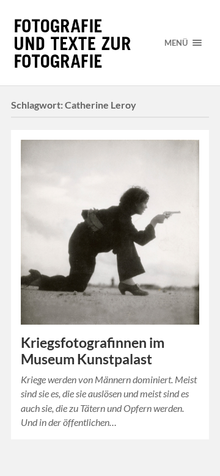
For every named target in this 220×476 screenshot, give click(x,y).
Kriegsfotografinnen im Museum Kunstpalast (92, 350)
